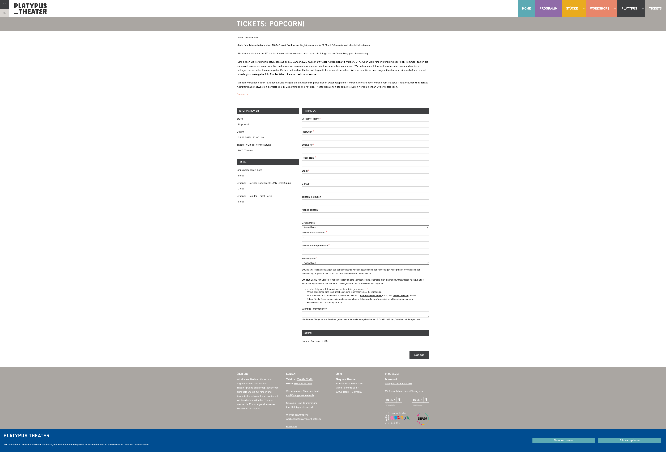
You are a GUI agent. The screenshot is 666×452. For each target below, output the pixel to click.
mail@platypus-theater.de (300, 395)
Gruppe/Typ (308, 223)
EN (4, 12)
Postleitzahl (308, 158)
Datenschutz (243, 94)
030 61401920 (305, 379)
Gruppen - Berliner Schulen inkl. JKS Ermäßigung (264, 183)
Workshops (598, 12)
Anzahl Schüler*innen (313, 232)
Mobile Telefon (310, 210)
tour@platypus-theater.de (300, 407)
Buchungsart (309, 258)
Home (526, 8)
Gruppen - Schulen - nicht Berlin (254, 196)
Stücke (570, 12)
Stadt (305, 171)
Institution (307, 131)
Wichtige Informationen (314, 308)
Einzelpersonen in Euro (249, 170)
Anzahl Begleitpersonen (315, 245)
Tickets (655, 8)
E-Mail (305, 184)
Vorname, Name (311, 118)
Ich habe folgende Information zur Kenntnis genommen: (336, 289)
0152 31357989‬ (303, 383)
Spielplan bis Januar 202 (398, 383)
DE (4, 4)
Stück (240, 118)
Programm (548, 8)
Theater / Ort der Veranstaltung (254, 144)
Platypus (628, 12)
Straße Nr (307, 144)
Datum (240, 131)
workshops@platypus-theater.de (304, 418)
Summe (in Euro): (311, 341)
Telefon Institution (311, 197)
